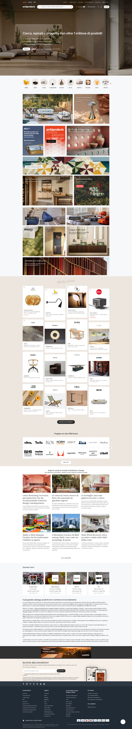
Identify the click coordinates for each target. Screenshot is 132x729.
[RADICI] (33, 241)
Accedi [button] (106, 6)
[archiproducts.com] (29, 6)
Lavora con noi (26, 703)
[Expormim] (71, 453)
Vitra (100, 610)
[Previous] (21, 83)
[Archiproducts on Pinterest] (30, 683)
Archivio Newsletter (48, 705)
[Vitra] (28, 442)
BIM (35, 2)
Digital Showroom (92, 707)
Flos (106, 610)
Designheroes (47, 716)
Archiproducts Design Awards (29, 709)
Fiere (45, 701)
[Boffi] (104, 453)
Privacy (68, 724)
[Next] (110, 83)
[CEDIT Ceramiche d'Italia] (71, 442)
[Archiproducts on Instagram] (27, 683)
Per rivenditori (80, 2)
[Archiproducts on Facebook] (24, 683)
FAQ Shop (68, 716)
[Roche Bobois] (39, 453)
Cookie (79, 724)
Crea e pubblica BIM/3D (93, 695)
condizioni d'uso (39, 677)
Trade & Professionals (89, 2)
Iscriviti (62, 670)
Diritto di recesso (69, 709)
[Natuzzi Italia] (82, 453)
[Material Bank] (33, 141)
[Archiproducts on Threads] (37, 683)
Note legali (68, 714)
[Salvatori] (93, 442)
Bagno (51, 608)
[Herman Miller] (60, 453)
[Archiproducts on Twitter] (34, 683)
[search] (39, 6)
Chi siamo (25, 693)
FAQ (24, 699)
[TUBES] (55, 241)
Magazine (46, 699)
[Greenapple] (49, 453)
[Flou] (82, 442)
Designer (46, 697)
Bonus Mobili (69, 703)
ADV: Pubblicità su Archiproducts (95, 699)
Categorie (46, 693)
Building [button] (30, 2)
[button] (65, 2)
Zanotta (30, 611)
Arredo (38, 608)
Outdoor (57, 608)
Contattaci (25, 701)
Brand (45, 695)
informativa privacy (47, 677)
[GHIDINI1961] (93, 453)
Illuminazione (44, 608)
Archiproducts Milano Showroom (30, 705)
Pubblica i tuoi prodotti (93, 693)
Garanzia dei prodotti (70, 707)
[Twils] (39, 442)
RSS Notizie (96, 724)
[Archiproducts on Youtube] (41, 683)
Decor (71, 608)
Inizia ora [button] (26, 49)
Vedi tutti (66, 462)
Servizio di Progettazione (71, 695)
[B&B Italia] (28, 453)
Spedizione (68, 705)
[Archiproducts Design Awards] (55, 141)
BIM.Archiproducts (48, 711)
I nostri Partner (26, 697)
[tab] (67, 2)
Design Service (98, 2)
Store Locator (69, 701)
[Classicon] (104, 442)
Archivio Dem (47, 707)
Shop (67, 699)
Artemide (25, 611)
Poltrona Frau (63, 614)
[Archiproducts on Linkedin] (44, 683)
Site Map (107, 724)
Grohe (78, 631)
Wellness (76, 608)
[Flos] (49, 442)
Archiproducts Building (49, 714)
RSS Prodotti (101, 724)
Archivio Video (47, 709)
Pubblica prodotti (72, 2)
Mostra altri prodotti (66, 422)
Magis (24, 616)
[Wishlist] (98, 6)
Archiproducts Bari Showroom (29, 707)
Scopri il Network (26, 695)
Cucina (68, 608)
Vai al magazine (66, 558)
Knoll (103, 610)
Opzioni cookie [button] (74, 724)
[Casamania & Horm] (60, 442)
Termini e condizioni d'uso (87, 724)
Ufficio (63, 608)
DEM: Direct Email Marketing (94, 697)
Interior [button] (25, 2)
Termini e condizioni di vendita (72, 711)
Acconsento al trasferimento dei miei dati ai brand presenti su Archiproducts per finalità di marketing (41, 675)
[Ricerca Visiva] (71, 6)
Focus (45, 703)
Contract (81, 608)
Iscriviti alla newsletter (28, 711)
